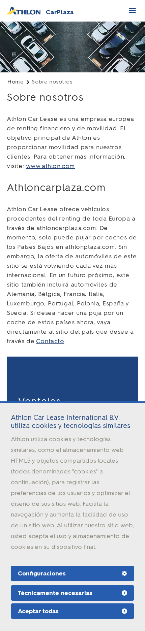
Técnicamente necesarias (55, 593)
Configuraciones (42, 573)
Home (15, 81)
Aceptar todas (38, 611)
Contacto (50, 341)
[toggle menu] (132, 10)
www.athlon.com (50, 166)
